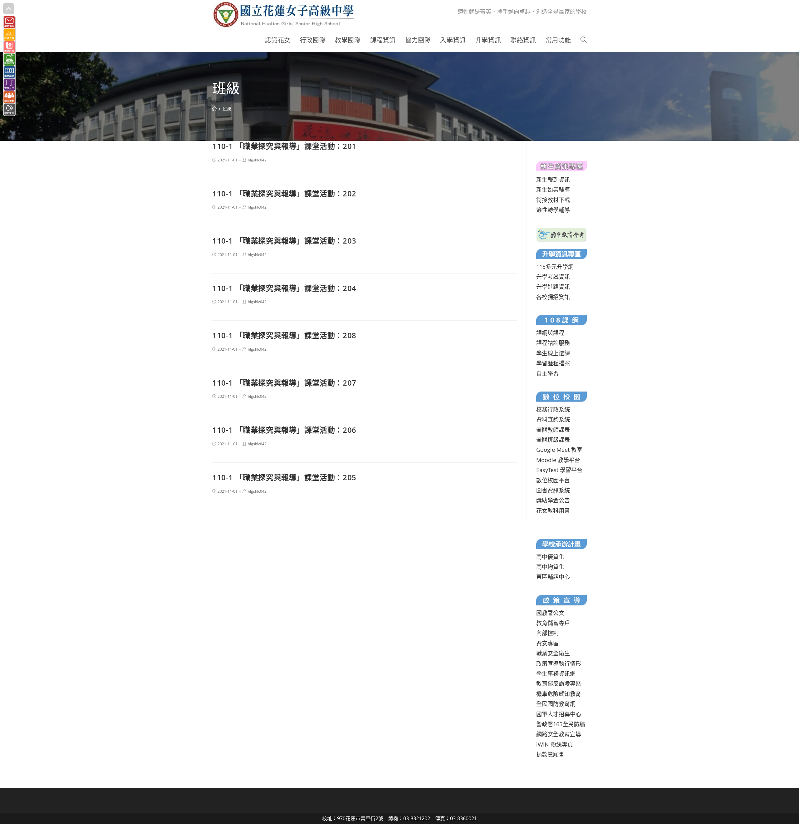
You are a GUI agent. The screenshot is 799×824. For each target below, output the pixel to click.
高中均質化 (550, 566)
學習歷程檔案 (553, 363)
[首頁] (214, 109)
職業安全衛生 (553, 653)
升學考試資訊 (553, 276)
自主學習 (547, 373)
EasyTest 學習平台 (559, 470)
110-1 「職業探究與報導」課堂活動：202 (284, 193)
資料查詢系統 (553, 419)
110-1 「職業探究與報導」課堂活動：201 (284, 146)
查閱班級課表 (553, 439)
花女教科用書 (553, 510)
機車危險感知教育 (558, 694)
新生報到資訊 (553, 179)
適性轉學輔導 (553, 210)
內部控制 (547, 633)
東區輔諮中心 (553, 576)
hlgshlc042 (257, 160)
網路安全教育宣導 (558, 734)
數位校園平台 (553, 480)
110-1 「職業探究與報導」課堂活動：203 (284, 240)
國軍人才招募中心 (558, 714)
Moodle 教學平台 (558, 460)
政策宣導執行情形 (558, 663)
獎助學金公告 (553, 500)
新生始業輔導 (553, 189)
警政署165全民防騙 (560, 724)
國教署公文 (550, 613)
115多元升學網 (555, 266)
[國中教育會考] (561, 234)
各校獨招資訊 (553, 297)
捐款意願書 (550, 754)
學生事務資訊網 (556, 673)
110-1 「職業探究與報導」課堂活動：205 (284, 477)
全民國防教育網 (556, 704)
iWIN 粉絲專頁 (554, 744)
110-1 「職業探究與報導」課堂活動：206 (284, 430)
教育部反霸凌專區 (558, 683)
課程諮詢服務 (553, 343)
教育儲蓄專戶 (553, 623)
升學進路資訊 (553, 286)
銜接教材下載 (553, 200)
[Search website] (583, 40)
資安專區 (547, 643)
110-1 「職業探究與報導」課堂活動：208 (284, 335)
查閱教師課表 (553, 429)
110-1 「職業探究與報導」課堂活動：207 (284, 382)
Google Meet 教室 (559, 449)
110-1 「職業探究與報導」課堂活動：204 (284, 288)
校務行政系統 (553, 409)
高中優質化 (550, 556)
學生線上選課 (553, 353)
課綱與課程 (550, 333)
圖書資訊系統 (553, 490)
